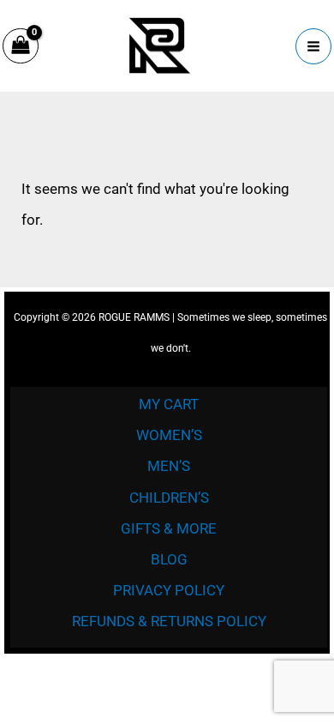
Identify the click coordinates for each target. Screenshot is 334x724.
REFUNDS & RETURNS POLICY (169, 621)
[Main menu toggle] (313, 46)
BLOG (169, 559)
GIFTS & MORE (169, 528)
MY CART (169, 404)
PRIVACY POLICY (168, 590)
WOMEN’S (169, 434)
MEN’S (168, 465)
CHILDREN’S (169, 497)
